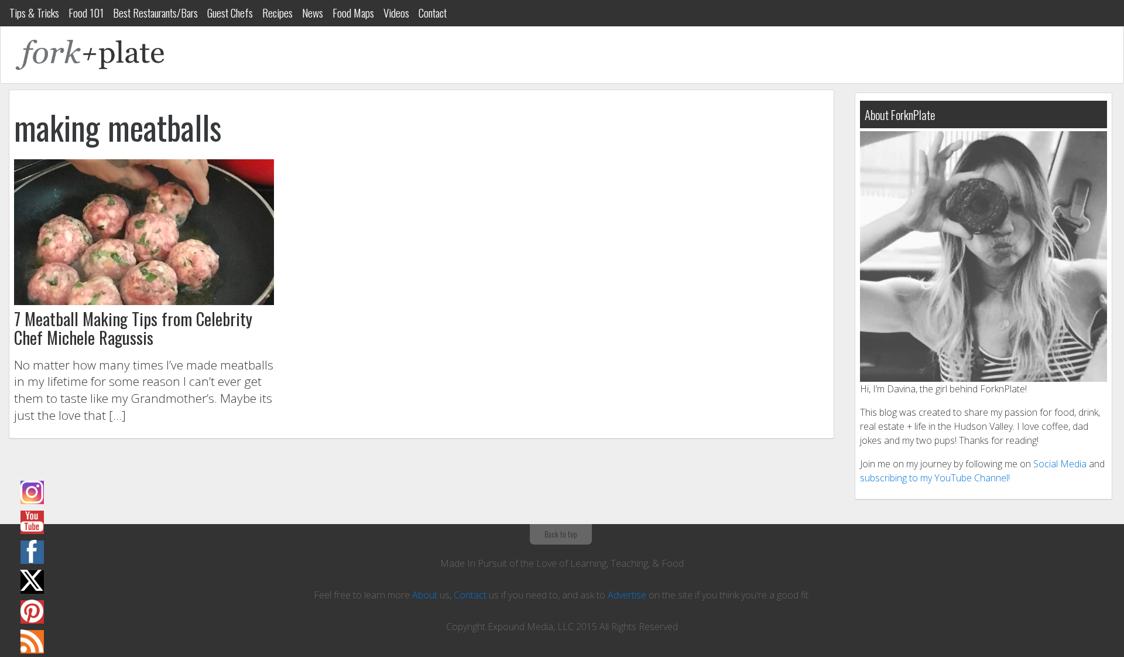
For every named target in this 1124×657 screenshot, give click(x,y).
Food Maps (353, 12)
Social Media (1060, 463)
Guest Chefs (230, 12)
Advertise (627, 594)
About (424, 594)
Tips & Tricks (34, 12)
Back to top (560, 534)
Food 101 (86, 12)
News (312, 12)
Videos (396, 12)
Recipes (277, 12)
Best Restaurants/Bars (155, 12)
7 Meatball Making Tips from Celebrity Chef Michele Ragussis (133, 328)
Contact (433, 12)
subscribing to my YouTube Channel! (935, 477)
